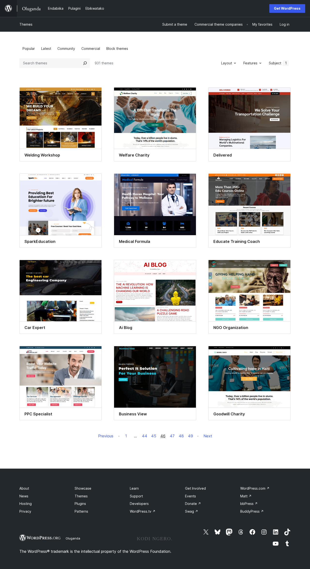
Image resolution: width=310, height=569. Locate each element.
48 (181, 436)
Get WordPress (287, 8)
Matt (246, 496)
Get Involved (195, 488)
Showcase (83, 488)
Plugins (80, 504)
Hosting (25, 504)
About (24, 488)
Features (250, 63)
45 (153, 436)
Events (190, 496)
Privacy (25, 511)
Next (207, 436)
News (23, 496)
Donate (193, 504)
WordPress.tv (142, 511)
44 (144, 436)
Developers (139, 504)
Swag (191, 511)
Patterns (81, 511)
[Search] (85, 63)
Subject (278, 63)
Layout (226, 63)
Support (136, 496)
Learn (134, 488)
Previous (105, 436)
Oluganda (73, 538)
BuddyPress (252, 511)
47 (172, 436)
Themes (25, 24)
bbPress (249, 504)
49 (190, 436)
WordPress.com (255, 488)
